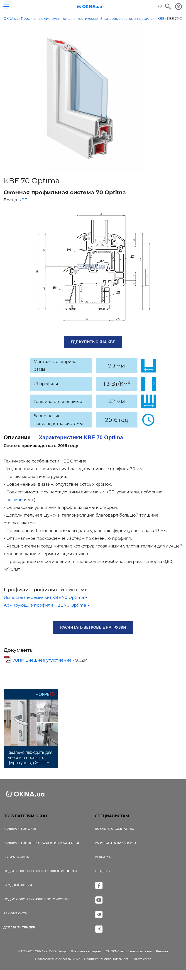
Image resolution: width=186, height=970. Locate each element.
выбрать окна (16, 857)
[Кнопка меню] (6, 6)
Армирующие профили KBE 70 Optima (45, 605)
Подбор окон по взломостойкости (36, 899)
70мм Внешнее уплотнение (43, 660)
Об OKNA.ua (114, 951)
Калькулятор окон (20, 828)
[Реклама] (31, 729)
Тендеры (102, 871)
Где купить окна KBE (93, 342)
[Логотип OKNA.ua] (89, 7)
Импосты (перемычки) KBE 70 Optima (44, 597)
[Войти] (178, 6)
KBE (22, 200)
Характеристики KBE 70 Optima (81, 437)
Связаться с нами (139, 951)
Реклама (103, 857)
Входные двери (17, 885)
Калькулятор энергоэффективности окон (42, 843)
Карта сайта (142, 959)
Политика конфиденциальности (107, 959)
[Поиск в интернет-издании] (168, 6)
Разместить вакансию (115, 843)
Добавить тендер (19, 927)
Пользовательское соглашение (57, 959)
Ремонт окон (15, 913)
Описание (17, 437)
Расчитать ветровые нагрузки (93, 627)
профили (13, 499)
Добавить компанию (114, 828)
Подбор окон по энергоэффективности (40, 871)
